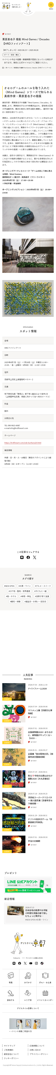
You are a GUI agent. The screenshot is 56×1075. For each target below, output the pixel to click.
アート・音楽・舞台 (12, 55)
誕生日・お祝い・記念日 (36, 601)
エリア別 (28, 1000)
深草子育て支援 (42, 596)
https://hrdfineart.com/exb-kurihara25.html (22, 442)
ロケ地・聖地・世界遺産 (20, 591)
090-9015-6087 (14, 425)
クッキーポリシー (11, 1058)
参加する (10, 1000)
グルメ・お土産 (45, 982)
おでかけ (28, 982)
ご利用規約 (8, 1049)
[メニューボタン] (51, 5)
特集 (11, 982)
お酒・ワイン (25, 586)
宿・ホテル (11, 596)
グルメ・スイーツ (43, 586)
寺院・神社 (26, 596)
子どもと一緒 (41, 591)
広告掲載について (37, 1045)
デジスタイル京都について (28, 1008)
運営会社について (11, 1054)
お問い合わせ (35, 1049)
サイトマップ (9, 1045)
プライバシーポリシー (39, 1054)
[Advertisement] (28, 24)
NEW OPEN (9, 586)
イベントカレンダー (45, 1000)
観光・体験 (15, 601)
